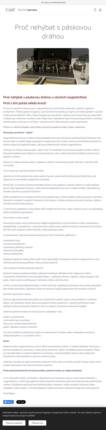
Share (9, 402)
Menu (100, 10)
